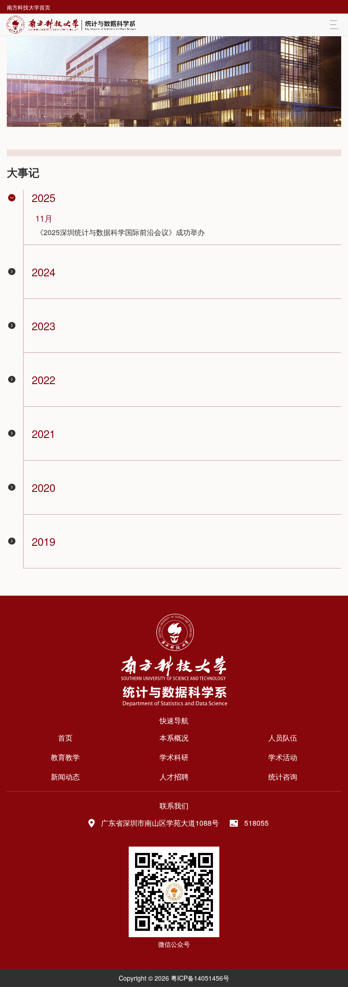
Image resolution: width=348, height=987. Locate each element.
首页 (65, 738)
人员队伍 (282, 738)
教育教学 (65, 757)
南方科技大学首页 (28, 7)
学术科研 (174, 757)
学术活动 (282, 757)
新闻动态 (65, 777)
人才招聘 (174, 777)
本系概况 (174, 738)
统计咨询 (282, 777)
